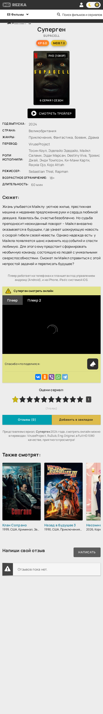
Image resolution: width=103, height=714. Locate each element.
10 (80, 399)
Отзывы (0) (27, 420)
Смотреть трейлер (55, 113)
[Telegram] (65, 377)
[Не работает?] (92, 363)
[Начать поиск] (59, 14)
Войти (81, 5)
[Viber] (51, 377)
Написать (87, 552)
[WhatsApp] (58, 377)
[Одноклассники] (45, 377)
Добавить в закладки (76, 420)
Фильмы (17, 14)
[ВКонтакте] (38, 377)
